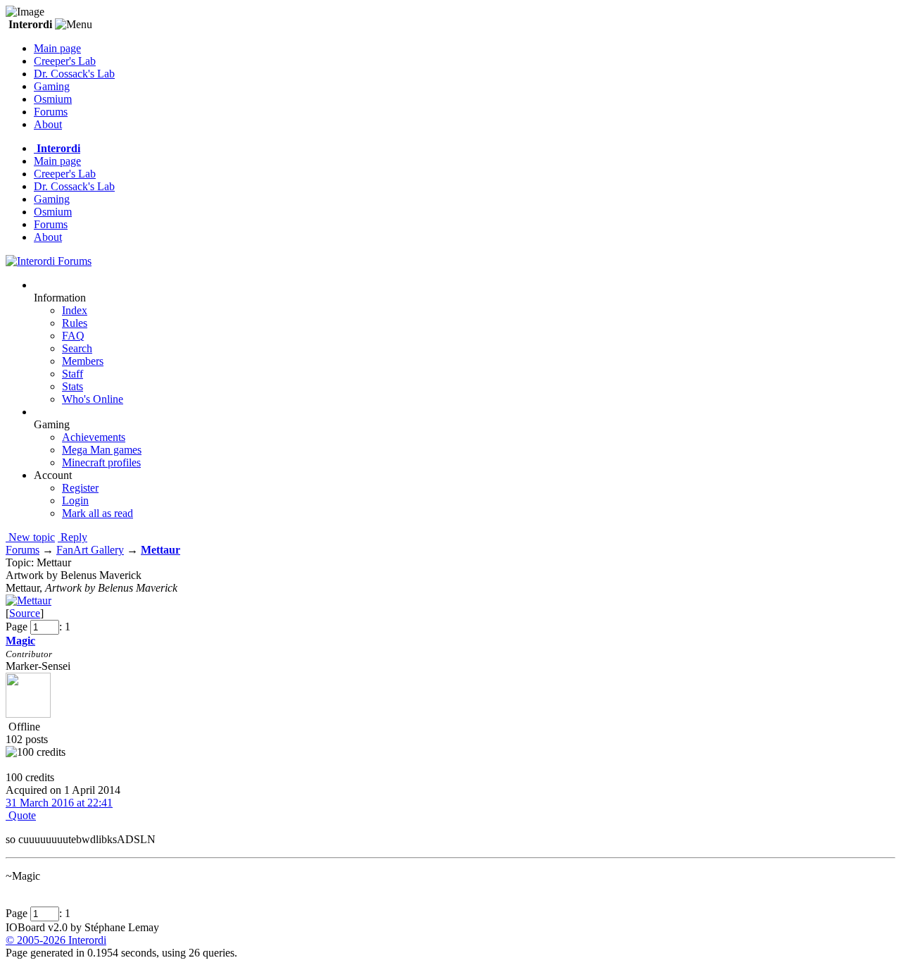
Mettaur (160, 550)
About (48, 124)
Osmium (53, 99)
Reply (72, 537)
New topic (30, 537)
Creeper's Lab (65, 61)
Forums (51, 112)
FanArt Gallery (90, 550)
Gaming (52, 86)
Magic (20, 641)
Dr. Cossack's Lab (74, 74)
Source (24, 613)
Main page (57, 48)
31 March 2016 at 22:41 (59, 803)
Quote (21, 815)
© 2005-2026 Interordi (56, 940)
